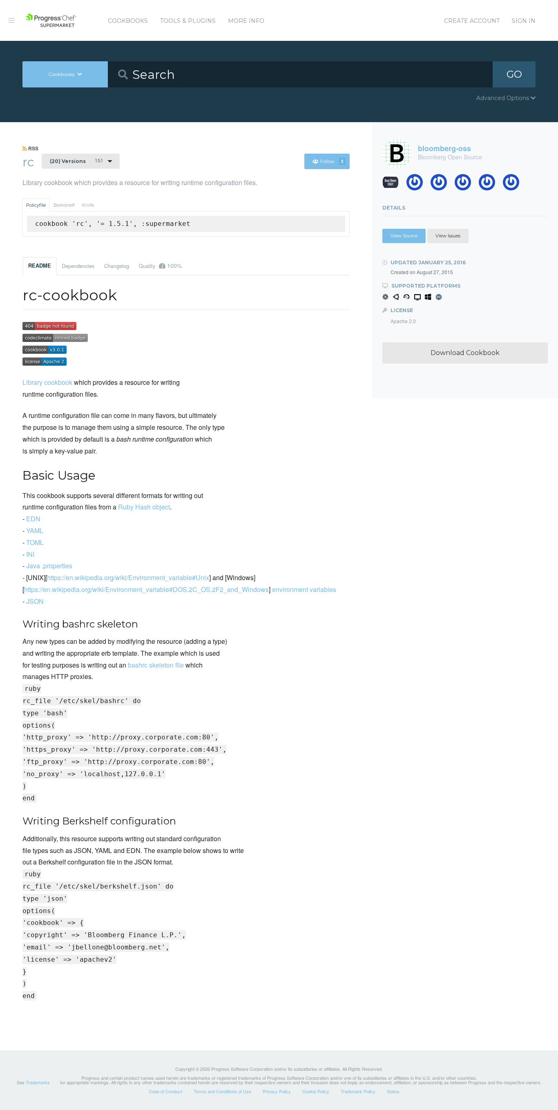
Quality (160, 265)
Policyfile (36, 205)
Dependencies (78, 266)
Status (393, 1091)
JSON (35, 601)
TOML (35, 542)
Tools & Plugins (188, 21)
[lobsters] (393, 184)
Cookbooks (128, 21)
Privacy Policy (277, 1091)
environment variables (304, 589)
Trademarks (38, 1082)
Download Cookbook (465, 353)
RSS (32, 148)
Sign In (524, 21)
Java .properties (49, 565)
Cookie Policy (315, 1091)
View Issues (447, 236)
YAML (34, 530)
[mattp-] (514, 184)
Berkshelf (64, 205)
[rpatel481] (466, 184)
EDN (33, 518)
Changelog (116, 266)
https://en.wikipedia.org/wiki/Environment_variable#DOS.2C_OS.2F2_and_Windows (146, 589)
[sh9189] (417, 184)
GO (514, 74)
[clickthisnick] (442, 184)
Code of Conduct (165, 1091)
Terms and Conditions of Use (222, 1091)
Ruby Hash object (144, 506)
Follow (332, 161)
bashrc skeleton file (156, 665)
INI (30, 554)
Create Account (472, 21)
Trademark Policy (358, 1091)
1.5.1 (76, 161)
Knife (88, 205)
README (39, 265)
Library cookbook (47, 382)
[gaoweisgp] (490, 184)
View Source (404, 236)
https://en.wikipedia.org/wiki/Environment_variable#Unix (128, 577)
